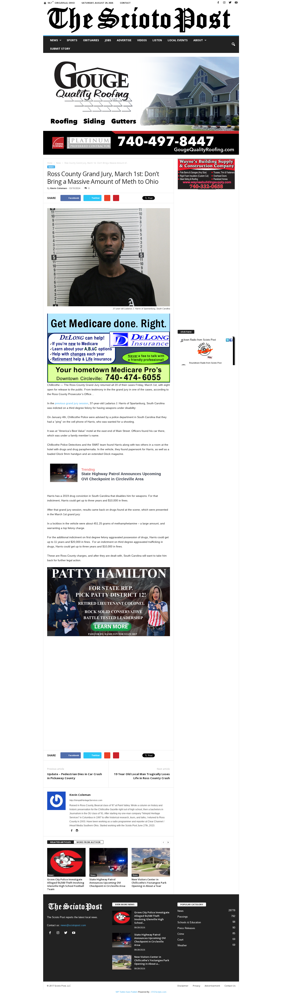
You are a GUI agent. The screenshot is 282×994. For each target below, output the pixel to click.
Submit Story (60, 48)
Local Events (178, 40)
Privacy (196, 985)
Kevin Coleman (58, 188)
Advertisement (212, 985)
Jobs (108, 40)
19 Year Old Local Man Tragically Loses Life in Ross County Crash (142, 776)
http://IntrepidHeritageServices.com (85, 800)
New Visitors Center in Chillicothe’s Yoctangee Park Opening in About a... (151, 960)
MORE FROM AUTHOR (89, 842)
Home (49, 163)
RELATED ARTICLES (60, 842)
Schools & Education (189, 922)
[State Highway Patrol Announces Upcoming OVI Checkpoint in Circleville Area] (108, 862)
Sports (72, 40)
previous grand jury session (71, 403)
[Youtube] (236, 3)
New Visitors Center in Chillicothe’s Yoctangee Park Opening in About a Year (149, 883)
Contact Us (229, 985)
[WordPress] (77, 831)
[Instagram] (224, 3)
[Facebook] (218, 3)
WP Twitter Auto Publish (127, 992)
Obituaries (91, 40)
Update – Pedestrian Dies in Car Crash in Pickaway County (74, 776)
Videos (142, 40)
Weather (182, 945)
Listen (157, 40)
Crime (180, 933)
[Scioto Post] (141, 20)
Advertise (124, 40)
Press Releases (186, 928)
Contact (125, 2)
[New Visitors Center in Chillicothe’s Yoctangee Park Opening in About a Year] (151, 862)
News (54, 40)
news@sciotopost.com (73, 925)
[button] (233, 44)
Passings (182, 916)
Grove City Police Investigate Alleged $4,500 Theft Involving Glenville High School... (151, 917)
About (198, 40)
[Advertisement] (108, 663)
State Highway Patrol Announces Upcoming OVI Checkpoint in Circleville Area (107, 883)
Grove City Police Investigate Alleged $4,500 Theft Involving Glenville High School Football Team (65, 884)
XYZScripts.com (158, 992)
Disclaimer (182, 985)
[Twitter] (230, 3)
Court (180, 939)
